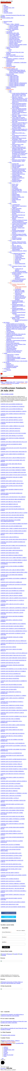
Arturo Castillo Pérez (14, 35)
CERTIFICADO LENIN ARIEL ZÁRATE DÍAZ (12, 483)
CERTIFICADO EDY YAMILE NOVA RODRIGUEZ (13, 545)
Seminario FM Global (17, 247)
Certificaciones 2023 (14, 80)
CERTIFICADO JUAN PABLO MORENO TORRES (13, 470)
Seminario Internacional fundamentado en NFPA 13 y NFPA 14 (18, 306)
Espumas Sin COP (16, 181)
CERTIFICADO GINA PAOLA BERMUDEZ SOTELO (14, 631)
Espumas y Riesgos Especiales (19, 241)
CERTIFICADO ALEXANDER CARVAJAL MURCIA (14, 781)
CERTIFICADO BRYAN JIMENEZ (9, 790)
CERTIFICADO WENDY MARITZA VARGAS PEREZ (14, 768)
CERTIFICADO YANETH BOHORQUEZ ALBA (12, 687)
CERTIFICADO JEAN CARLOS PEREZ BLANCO (13, 457)
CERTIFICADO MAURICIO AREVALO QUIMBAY (13, 671)
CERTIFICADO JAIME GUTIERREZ (10, 821)
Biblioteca (8, 88)
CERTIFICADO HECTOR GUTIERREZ (10, 718)
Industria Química (16, 195)
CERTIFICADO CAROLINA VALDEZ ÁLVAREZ (13, 610)
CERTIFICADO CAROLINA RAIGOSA (10, 430)
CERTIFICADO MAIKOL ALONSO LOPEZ (11, 855)
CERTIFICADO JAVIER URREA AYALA (11, 831)
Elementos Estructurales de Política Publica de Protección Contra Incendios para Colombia (16, 327)
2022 (10, 182)
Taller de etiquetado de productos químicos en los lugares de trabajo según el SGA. (19, 101)
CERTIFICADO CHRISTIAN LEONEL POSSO (12, 705)
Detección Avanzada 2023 (18, 165)
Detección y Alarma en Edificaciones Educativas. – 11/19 (19, 97)
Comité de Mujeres (10, 359)
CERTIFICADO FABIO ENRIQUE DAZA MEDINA (13, 623)
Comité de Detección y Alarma (13, 357)
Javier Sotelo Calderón (14, 34)
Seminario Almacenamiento (18, 230)
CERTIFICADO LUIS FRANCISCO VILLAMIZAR (13, 496)
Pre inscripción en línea (17, 281)
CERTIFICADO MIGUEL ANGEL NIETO (11, 501)
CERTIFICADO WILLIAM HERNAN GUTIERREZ (13, 886)
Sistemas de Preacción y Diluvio (19, 250)
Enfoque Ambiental (13, 27)
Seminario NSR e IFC (17, 190)
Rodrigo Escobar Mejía (14, 39)
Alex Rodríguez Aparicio (15, 36)
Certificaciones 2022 (14, 81)
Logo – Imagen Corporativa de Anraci (15, 56)
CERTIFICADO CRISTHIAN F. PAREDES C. (12, 707)
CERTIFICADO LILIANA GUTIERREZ (10, 844)
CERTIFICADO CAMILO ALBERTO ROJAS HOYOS (14, 528)
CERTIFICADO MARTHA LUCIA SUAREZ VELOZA (14, 668)
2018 (10, 252)
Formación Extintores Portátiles (19, 234)
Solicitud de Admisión (11, 367)
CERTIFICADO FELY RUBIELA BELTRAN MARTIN (14, 710)
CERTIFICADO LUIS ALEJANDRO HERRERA (12, 847)
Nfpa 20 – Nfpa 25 (16, 245)
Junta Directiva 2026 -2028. (12, 33)
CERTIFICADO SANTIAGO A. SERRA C (11, 881)
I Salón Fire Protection (20, 258)
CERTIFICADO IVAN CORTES (8, 646)
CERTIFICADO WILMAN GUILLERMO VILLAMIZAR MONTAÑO (11, 520)
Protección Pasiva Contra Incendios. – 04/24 (17, 145)
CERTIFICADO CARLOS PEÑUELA (10, 537)
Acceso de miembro (7, 12)
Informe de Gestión (7, 21)
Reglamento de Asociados (12, 366)
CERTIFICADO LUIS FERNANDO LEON (11, 853)
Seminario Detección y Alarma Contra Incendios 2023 (19, 172)
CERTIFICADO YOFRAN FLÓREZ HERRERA (12, 771)
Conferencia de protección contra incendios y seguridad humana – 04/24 (19, 142)
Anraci (5, 22)
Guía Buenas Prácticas (11, 348)
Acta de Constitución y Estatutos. (16, 25)
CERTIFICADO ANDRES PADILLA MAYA (11, 417)
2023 (10, 162)
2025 (10, 90)
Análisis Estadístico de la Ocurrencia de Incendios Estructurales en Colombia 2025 (15, 324)
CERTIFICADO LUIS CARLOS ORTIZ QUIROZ (12, 569)
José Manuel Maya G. (14, 38)
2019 (10, 240)
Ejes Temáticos (18, 254)
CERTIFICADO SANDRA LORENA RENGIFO (12, 517)
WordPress (9, 1043)
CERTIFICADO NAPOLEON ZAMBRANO (11, 582)
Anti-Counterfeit (10, 331)
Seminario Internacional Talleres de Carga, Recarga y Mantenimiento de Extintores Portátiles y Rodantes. (17, 71)
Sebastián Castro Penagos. (15, 42)
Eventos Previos (10, 89)
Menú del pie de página (6, 1044)
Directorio (8, 369)
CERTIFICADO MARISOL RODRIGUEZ (11, 858)
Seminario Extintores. (17, 238)
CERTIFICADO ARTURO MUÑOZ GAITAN (12, 419)
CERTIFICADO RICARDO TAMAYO (10, 872)
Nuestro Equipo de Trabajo (12, 47)
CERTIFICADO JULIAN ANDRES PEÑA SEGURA (13, 472)
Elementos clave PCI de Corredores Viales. (16, 344)
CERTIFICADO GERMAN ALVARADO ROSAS (12, 807)
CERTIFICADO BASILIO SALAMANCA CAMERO (13, 695)
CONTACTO (6, 368)
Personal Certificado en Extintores (17, 85)
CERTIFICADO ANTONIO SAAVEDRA (10, 783)
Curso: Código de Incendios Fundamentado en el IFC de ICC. (19, 118)
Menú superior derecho (6, 2)
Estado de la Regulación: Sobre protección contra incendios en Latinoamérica (16, 334)
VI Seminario (15, 188)
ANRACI (5, 1047)
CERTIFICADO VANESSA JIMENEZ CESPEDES (13, 883)
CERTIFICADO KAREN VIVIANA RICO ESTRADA (14, 474)
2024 (10, 92)
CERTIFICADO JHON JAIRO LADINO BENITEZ (13, 724)
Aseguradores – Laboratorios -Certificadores (16, 62)
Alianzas (8, 48)
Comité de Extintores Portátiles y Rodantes (16, 358)
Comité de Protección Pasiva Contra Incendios (16, 361)
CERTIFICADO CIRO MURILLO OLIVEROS (12, 435)
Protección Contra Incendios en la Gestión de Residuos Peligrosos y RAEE (19, 130)
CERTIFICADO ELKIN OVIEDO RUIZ (10, 548)
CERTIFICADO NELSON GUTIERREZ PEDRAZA (13, 676)
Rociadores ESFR (16, 211)
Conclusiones (18, 289)
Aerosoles (14, 202)
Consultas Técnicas (10, 332)
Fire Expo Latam (10, 74)
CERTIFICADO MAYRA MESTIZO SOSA (11, 864)
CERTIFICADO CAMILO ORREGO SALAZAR (12, 426)
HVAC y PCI (15, 184)
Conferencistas (18, 257)
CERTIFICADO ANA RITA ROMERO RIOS (11, 526)
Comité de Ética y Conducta (12, 354)
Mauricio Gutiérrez (13, 43)
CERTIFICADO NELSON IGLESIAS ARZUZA (12, 866)
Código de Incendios (16, 208)
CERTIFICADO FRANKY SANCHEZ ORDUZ (12, 626)
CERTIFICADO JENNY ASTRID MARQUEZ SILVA (13, 759)
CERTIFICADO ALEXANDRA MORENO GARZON (13, 411)
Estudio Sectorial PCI (11, 349)
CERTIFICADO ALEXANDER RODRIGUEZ (12, 408)
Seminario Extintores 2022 (18, 197)
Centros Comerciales (16, 239)
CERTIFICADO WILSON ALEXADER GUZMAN (13, 902)
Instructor (17, 275)
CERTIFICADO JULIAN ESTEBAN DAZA (11, 761)
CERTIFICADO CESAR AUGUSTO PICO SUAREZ (13, 433)
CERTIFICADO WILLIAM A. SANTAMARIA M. (13, 743)
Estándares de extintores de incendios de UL (18, 178)
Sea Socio (5, 9)
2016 (10, 282)
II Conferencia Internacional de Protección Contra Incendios (19, 169)
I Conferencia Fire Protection (18, 253)
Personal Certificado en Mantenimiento (18, 83)
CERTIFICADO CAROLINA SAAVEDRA (11, 795)
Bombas (14, 200)
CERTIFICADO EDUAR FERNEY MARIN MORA (13, 906)
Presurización (15, 198)
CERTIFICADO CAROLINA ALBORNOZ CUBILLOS (14, 607)
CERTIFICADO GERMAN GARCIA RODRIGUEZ (13, 628)
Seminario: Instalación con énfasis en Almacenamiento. (19, 273)
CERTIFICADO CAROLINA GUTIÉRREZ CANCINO (14, 793)
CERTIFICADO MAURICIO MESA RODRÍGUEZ (13, 499)
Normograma (9, 336)
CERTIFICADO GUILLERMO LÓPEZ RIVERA (12, 810)
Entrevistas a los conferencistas (18, 293)
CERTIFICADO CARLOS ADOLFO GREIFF (12, 595)
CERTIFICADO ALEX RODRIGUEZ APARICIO (12, 406)
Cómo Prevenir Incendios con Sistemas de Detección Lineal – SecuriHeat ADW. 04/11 (19, 148)
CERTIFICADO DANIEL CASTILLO (10, 798)
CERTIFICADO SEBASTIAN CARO (10, 904)
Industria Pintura (16, 194)
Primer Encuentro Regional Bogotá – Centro (18, 318)
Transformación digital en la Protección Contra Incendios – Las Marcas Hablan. (19, 126)
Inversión (17, 261)
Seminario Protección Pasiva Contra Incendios (18, 174)
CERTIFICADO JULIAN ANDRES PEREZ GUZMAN (14, 560)
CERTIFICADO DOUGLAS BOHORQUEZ (11, 753)
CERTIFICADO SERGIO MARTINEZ (10, 678)
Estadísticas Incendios (17, 176)
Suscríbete (5, 11)
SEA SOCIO (6, 362)
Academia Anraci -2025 (8, 7)
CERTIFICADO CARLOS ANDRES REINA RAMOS (13, 530)
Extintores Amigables (17, 180)
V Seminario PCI (16, 204)
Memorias (17, 262)
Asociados (5, 6)
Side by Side (15, 185)
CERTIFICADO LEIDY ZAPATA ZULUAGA (12, 481)
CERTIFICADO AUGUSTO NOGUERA (10, 788)
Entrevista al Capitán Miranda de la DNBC (20, 291)
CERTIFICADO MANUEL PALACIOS (10, 662)
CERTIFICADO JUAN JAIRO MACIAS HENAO (12, 733)
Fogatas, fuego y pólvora (12, 345)
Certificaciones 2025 (14, 77)
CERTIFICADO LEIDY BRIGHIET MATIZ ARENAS (13, 657)
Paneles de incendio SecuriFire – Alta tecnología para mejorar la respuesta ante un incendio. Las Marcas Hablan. (19, 105)
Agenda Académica (19, 255)
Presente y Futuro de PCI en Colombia (10, 383)
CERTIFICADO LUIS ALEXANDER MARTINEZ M (13, 660)
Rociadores (14, 186)
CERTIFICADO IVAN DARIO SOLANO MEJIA (12, 816)
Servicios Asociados (10, 66)
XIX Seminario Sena (17, 189)
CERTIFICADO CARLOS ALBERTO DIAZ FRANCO (14, 598)
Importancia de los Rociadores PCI (14, 350)
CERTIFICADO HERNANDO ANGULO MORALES (13, 640)
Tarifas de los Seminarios (17, 280)
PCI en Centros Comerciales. (12, 343)
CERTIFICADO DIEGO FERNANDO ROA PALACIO (14, 441)
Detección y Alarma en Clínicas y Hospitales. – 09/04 (19, 115)
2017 (10, 264)
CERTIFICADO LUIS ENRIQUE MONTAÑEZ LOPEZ (14, 572)
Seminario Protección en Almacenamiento (17, 249)
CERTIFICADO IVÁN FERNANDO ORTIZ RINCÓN (14, 451)
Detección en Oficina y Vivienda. (19, 191)
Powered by (3, 1068)
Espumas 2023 (15, 163)
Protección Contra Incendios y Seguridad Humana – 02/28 (19, 160)
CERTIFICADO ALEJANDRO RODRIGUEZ (12, 404)
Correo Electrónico (6, 932)
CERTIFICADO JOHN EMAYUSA (9, 727)
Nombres (4, 937)
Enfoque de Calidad (13, 26)
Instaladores (9, 65)
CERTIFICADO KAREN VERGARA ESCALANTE (13, 655)
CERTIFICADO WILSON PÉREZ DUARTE (11, 588)
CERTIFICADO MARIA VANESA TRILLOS (11, 764)
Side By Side (18, 259)
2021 (10, 203)
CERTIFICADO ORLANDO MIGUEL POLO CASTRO (14, 512)
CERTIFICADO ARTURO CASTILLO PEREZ (12, 786)
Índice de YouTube (10, 346)
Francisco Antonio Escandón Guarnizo (18, 44)
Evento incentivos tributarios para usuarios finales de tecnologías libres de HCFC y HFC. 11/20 (19, 94)
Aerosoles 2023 (15, 167)
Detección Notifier (16, 166)
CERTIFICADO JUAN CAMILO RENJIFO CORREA (13, 557)
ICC (10, 51)
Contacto (5, 10)
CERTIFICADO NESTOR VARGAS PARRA (11, 766)
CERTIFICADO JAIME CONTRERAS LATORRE (13, 818)
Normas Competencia (11, 86)
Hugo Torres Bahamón (14, 45)
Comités (5, 353)
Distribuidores (9, 61)
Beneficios (8, 363)
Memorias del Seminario (20, 271)
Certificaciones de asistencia (19, 269)
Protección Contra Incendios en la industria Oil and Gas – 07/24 (19, 123)
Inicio (4, 5)
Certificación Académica (11, 75)
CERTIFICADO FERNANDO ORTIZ (10, 552)
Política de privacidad (8, 1054)
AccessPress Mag (19, 1043)
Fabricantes (8, 63)
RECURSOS (6, 322)
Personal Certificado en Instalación (17, 84)
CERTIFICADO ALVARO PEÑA (9, 689)
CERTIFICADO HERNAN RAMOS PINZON (12, 555)
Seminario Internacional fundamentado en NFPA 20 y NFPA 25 (18, 310)
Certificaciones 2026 (14, 76)
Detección (14, 193)
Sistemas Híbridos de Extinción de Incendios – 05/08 (19, 138)
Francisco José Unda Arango (15, 40)
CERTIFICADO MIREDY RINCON (9, 504)
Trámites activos (10, 364)
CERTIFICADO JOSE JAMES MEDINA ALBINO (13, 467)
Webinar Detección (16, 199)
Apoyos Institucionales (20, 263)
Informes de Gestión (11, 54)
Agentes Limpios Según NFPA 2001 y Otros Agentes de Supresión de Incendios (19, 225)
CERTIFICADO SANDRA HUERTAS (10, 878)
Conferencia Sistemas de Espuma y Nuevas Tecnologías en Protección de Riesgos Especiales (19, 221)
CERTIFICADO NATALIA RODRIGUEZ (11, 506)
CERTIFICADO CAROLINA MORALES (10, 428)
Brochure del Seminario (20, 279)
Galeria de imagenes (19, 295)
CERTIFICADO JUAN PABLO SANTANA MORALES (14, 653)
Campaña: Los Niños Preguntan (13, 352)
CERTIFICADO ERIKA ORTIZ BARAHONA (12, 550)
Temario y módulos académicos (19, 277)
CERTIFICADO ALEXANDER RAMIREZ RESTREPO (14, 523)
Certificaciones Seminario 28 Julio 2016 (21, 287)
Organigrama (9, 31)
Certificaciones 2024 (14, 79)
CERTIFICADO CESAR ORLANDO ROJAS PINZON (14, 539)
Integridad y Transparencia (12, 29)
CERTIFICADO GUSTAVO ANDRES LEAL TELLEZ (14, 716)
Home (2, 382)
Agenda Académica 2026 (9, 67)
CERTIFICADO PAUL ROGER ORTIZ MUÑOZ (12, 515)
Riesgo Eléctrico (16, 209)
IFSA (10, 49)
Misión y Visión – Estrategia (12, 24)
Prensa (4, 371)
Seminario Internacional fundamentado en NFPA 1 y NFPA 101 (18, 302)
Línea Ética (11, 30)
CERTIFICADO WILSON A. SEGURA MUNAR (12, 888)
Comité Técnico (10, 355)
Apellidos (4, 942)
